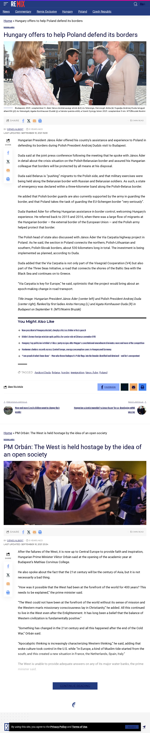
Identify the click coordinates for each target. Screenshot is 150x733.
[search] (135, 4)
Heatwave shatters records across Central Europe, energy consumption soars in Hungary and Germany (66, 350)
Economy (9, 712)
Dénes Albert (15, 129)
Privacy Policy (58, 726)
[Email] (34, 121)
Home (8, 21)
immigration (77, 372)
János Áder (92, 372)
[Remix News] (17, 4)
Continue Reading (75, 686)
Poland (103, 372)
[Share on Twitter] (28, 121)
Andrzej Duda (43, 372)
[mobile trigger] (7, 4)
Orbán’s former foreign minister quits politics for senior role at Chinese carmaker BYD (59, 337)
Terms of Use (79, 726)
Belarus (56, 372)
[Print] (40, 121)
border (65, 372)
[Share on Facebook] (23, 121)
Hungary (9, 27)
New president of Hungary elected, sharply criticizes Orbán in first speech (54, 330)
